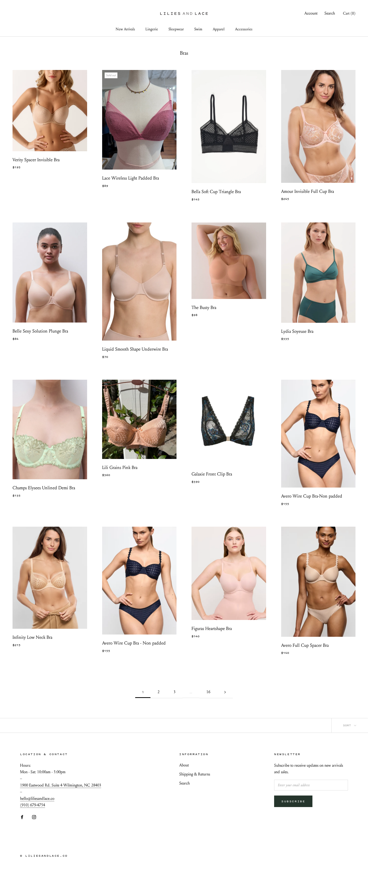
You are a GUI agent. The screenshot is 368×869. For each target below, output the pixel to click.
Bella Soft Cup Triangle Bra (216, 191)
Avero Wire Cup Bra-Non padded (311, 496)
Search (329, 13)
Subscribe (293, 801)
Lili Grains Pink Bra (119, 467)
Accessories (243, 29)
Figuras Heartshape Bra (212, 628)
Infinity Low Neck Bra (32, 637)
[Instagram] (34, 816)
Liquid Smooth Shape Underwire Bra (135, 349)
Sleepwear (176, 29)
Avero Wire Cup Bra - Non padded (134, 643)
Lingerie (151, 29)
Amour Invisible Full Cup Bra (307, 191)
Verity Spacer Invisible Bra (36, 160)
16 (208, 691)
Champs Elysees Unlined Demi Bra (44, 488)
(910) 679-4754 (32, 805)
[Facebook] (22, 816)
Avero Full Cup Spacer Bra (305, 645)
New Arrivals (125, 29)
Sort (348, 725)
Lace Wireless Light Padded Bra (130, 178)
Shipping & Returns (194, 774)
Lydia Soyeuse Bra (297, 331)
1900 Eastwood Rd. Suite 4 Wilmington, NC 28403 (60, 785)
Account (310, 13)
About (184, 765)
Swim (198, 29)
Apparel (219, 29)
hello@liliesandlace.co (37, 798)
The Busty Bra (204, 307)
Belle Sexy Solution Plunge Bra (40, 331)
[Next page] (225, 692)
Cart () (349, 13)
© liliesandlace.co (44, 856)
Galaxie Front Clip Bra (212, 474)
